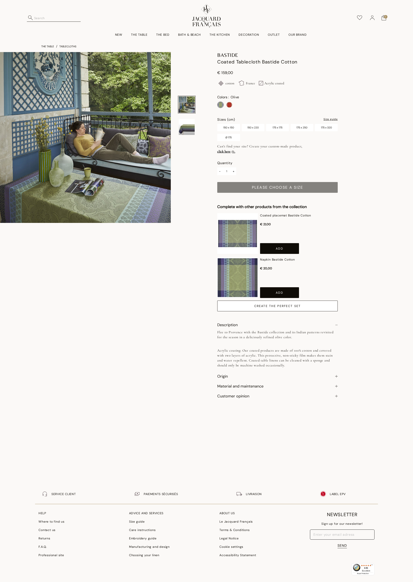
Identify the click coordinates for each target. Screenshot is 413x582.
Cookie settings (231, 547)
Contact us (47, 530)
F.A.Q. (43, 547)
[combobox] (57, 18)
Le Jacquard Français (236, 521)
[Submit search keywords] (30, 18)
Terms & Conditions (234, 530)
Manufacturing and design (149, 547)
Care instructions (142, 530)
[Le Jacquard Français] (207, 16)
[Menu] (371, 565)
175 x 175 (277, 127)
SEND (342, 545)
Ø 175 (228, 137)
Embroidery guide (143, 538)
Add (279, 248)
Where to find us (52, 521)
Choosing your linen (144, 555)
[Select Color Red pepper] (229, 105)
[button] (372, 18)
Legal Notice (229, 538)
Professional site (51, 555)
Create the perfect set (277, 306)
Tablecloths (67, 46)
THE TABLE (47, 46)
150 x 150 (228, 127)
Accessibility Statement (237, 555)
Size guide (331, 119)
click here (224, 151)
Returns (44, 538)
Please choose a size (277, 187)
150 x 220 (253, 127)
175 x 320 (326, 127)
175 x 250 (301, 127)
